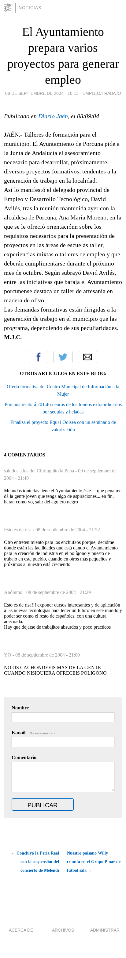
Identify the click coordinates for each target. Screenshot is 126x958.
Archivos (63, 930)
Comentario (24, 757)
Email (87, 357)
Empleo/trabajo (102, 93)
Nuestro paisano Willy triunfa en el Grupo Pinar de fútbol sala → (93, 862)
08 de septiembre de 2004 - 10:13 (42, 93)
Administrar (105, 930)
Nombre (20, 707)
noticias (30, 7)
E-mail (34, 732)
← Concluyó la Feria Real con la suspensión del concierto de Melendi (35, 862)
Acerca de (21, 930)
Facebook (38, 357)
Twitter (63, 357)
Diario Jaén (53, 116)
